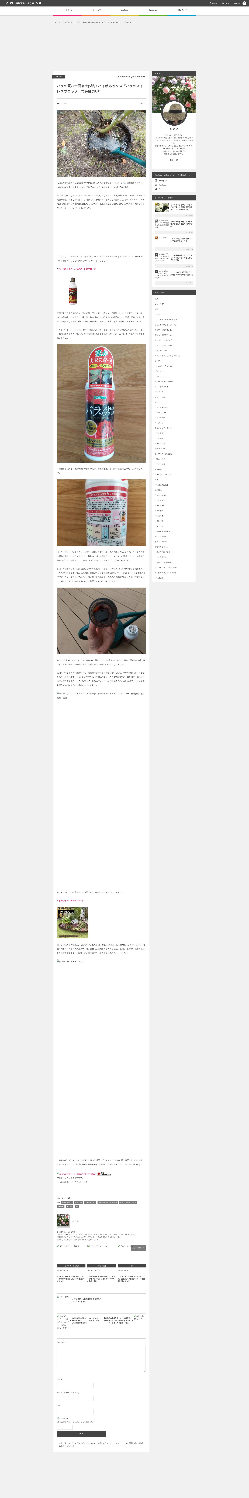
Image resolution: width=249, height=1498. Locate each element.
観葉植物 (158, 469)
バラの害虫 (159, 433)
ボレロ (157, 361)
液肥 (76, 1206)
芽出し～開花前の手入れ (164, 335)
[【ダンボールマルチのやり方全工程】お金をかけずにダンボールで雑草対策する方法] (132, 1254)
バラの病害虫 (160, 506)
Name (59, 1379)
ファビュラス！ (161, 376)
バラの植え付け (161, 464)
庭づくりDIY (159, 304)
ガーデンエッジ (67, 1202)
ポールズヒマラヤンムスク (165, 366)
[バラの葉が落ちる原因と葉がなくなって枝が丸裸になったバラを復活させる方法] (71, 1254)
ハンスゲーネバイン (162, 387)
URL (59, 1406)
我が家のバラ (160, 449)
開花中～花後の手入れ (163, 330)
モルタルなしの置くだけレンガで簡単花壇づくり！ (181, 240)
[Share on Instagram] (171, 159)
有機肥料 (61, 1206)
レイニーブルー (161, 351)
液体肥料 (69, 1206)
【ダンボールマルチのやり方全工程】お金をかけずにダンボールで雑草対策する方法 (131, 1279)
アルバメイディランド (163, 428)
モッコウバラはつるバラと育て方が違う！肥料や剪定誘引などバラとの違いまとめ (181, 207)
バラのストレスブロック (128, 1202)
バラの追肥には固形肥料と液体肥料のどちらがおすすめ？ (86, 1300)
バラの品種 (159, 578)
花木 (156, 299)
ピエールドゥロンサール (164, 382)
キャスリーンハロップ (163, 340)
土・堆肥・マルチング (163, 531)
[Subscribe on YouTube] (177, 159)
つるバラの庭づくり (162, 552)
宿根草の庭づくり (161, 547)
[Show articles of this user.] (63, 1220)
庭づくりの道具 (161, 537)
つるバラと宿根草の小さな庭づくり (22, 3)
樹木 (156, 480)
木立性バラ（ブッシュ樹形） (166, 573)
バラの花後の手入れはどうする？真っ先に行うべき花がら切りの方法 (181, 257)
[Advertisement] (124, 47)
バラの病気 (159, 438)
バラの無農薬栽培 (161, 485)
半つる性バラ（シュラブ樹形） (166, 567)
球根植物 (158, 490)
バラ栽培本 (159, 516)
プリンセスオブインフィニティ (166, 325)
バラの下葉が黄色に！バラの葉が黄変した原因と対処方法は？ (181, 224)
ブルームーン (160, 371)
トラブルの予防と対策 (163, 454)
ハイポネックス (90, 1202)
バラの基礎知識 (161, 557)
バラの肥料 (58, 77)
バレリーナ (159, 392)
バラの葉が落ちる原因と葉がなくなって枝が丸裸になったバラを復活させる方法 (70, 1279)
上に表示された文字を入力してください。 (75, 1422)
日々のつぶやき (161, 495)
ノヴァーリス (160, 397)
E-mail (59, 1392)
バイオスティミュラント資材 (107, 1202)
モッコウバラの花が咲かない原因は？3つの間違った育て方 (181, 273)
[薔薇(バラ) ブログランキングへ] (104, 1174)
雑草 (156, 309)
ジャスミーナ (160, 418)
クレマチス (159, 526)
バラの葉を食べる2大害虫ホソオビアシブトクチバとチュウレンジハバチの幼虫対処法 (101, 1279)
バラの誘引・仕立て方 (163, 475)
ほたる (174, 129)
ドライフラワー (161, 542)
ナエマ (157, 402)
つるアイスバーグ (161, 407)
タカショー (78, 1202)
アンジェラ (159, 423)
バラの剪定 (159, 500)
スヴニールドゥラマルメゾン (166, 320)
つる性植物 (159, 521)
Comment (61, 1342)
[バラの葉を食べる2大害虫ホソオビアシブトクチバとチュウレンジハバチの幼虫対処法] (101, 1254)
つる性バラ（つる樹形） (164, 562)
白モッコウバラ (161, 413)
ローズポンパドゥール (163, 345)
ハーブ (157, 314)
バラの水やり (160, 459)
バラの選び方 (160, 444)
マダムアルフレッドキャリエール (167, 356)
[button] (244, 3)
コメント (62, 1198)
